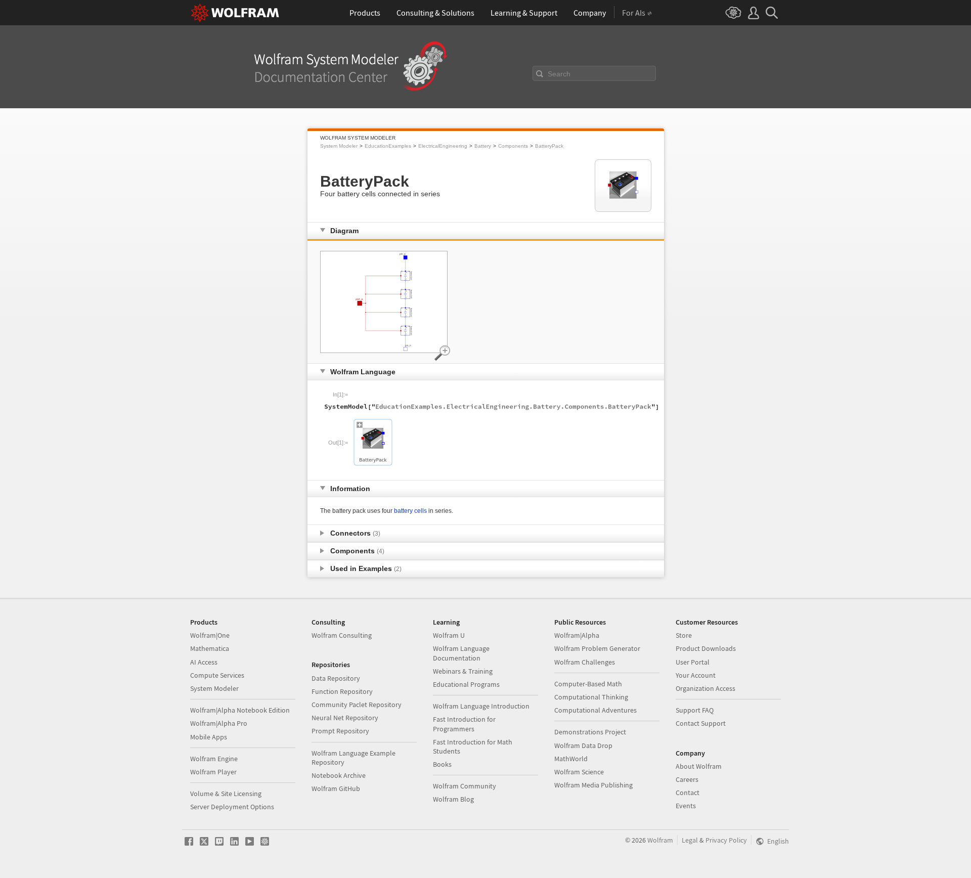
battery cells (410, 510)
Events (686, 805)
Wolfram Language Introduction (481, 706)
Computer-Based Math (588, 683)
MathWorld (571, 758)
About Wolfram (699, 766)
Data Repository (336, 678)
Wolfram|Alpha (576, 635)
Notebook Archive (339, 775)
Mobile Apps (208, 736)
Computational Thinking (591, 696)
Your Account (696, 675)
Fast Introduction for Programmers (464, 724)
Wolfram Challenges (584, 662)
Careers (687, 779)
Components (513, 146)
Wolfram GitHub (336, 788)
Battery (482, 146)
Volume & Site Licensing (225, 793)
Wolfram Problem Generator (597, 648)
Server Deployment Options (232, 806)
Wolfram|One (210, 635)
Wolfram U (449, 635)
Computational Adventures (595, 710)
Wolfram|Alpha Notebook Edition (240, 710)
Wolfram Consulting (342, 635)
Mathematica (209, 648)
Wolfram (660, 840)
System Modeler (339, 146)
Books (442, 764)
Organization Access (705, 688)
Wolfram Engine (214, 758)
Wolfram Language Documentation (461, 653)
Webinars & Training (463, 671)
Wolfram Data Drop (583, 745)
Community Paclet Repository (357, 704)
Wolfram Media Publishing (593, 784)
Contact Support (701, 723)
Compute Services (217, 675)
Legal (690, 840)
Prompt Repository (340, 730)
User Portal (693, 662)
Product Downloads (706, 648)
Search (559, 74)
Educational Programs (466, 684)
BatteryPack (549, 146)
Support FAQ (695, 710)
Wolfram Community (464, 786)
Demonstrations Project (590, 731)
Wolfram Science (579, 771)
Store (684, 635)
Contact (687, 792)
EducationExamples (388, 146)
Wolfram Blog (453, 799)
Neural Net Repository (345, 717)
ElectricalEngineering (442, 146)
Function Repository (342, 691)
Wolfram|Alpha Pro (218, 723)
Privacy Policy (726, 840)
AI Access (203, 662)
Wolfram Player (213, 771)
